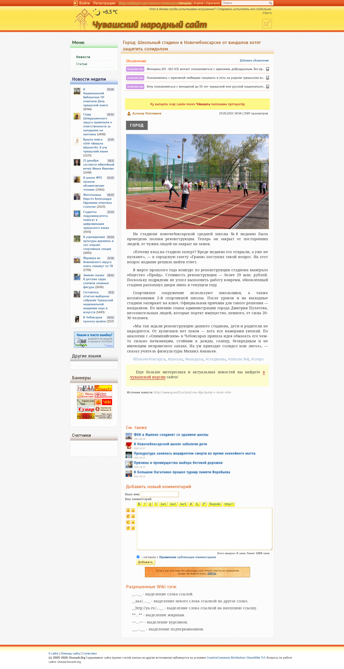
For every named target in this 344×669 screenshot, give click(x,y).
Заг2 (173, 504)
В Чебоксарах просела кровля (94, 319)
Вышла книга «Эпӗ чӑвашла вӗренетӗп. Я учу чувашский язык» (95, 145)
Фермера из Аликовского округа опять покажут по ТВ (98, 262)
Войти (84, 3)
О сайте (54, 653)
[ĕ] (132, 517)
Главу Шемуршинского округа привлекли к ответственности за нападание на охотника (97, 124)
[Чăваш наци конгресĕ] (103, 404)
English (199, 3)
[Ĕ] (127, 517)
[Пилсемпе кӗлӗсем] (86, 404)
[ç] (132, 523)
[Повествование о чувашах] (86, 390)
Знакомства (135, 69)
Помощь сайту (70, 653)
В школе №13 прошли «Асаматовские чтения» (93, 184)
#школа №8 (238, 359)
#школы (175, 359)
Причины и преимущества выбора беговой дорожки (178, 462)
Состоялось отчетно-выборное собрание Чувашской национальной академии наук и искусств (98, 302)
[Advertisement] (197, 407)
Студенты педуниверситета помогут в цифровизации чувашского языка (96, 220)
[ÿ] (132, 529)
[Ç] (127, 523)
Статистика (89, 653)
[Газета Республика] (86, 418)
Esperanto (213, 3)
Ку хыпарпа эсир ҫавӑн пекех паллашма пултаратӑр (197, 104)
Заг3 (183, 504)
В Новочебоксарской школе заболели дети (170, 444)
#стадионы (216, 359)
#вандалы (194, 359)
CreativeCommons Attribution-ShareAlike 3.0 (236, 657)
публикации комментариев (187, 557)
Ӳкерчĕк (215, 504)
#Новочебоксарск (149, 359)
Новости (83, 57)
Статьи (81, 64)
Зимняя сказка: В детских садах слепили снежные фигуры (96, 281)
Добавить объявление (254, 60)
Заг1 (163, 504)
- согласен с (178, 557)
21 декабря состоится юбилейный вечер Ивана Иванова (98, 165)
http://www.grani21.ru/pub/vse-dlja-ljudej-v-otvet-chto (192, 392)
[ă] (132, 511)
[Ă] (127, 511)
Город (137, 125)
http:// (229, 504)
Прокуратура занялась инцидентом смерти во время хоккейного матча (195, 453)
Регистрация (104, 3)
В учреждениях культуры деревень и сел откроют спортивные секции (98, 243)
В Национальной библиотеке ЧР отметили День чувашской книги (95, 97)
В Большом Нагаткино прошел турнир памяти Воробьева (182, 472)
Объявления (136, 61)
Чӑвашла (185, 3)
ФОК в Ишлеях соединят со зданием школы (171, 434)
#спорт (257, 359)
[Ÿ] (127, 529)
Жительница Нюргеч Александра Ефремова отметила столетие (97, 201)
